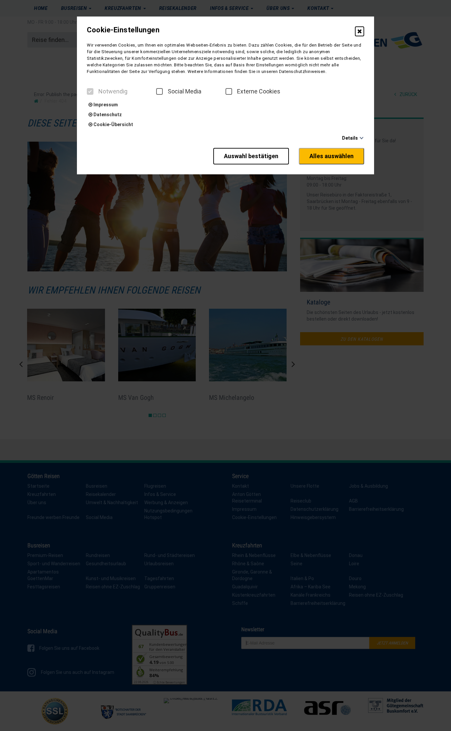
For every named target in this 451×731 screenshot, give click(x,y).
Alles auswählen (331, 156)
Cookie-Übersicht (112, 124)
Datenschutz (107, 114)
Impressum (105, 104)
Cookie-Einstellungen (123, 30)
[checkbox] (90, 91)
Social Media (184, 91)
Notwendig (112, 91)
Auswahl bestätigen (251, 156)
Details (350, 138)
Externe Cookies (258, 91)
